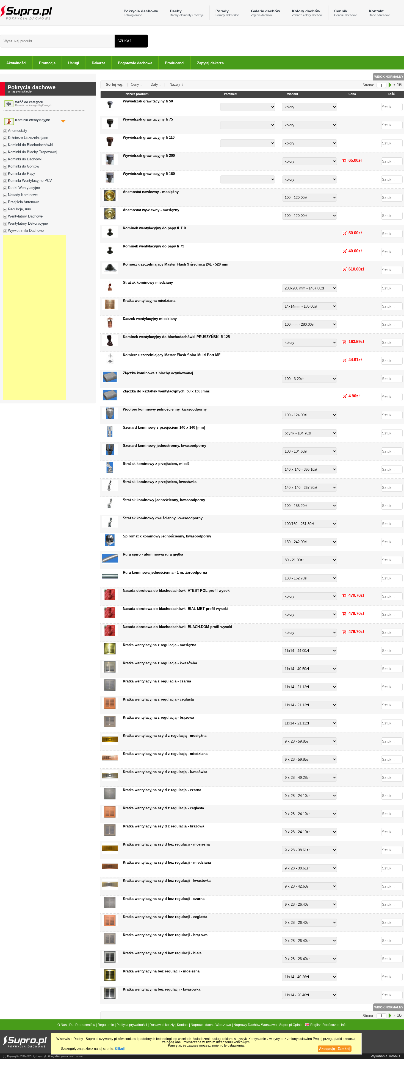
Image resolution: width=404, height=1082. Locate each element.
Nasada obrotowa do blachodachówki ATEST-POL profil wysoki (177, 590)
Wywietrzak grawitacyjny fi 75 (148, 119)
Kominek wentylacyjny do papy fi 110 (154, 228)
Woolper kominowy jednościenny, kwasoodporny (165, 409)
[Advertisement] (34, 317)
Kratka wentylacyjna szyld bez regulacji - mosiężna (166, 844)
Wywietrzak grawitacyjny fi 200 (149, 155)
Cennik (345, 13)
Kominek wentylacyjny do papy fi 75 (153, 246)
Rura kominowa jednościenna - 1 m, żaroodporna (165, 572)
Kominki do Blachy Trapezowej (32, 152)
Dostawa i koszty (162, 1025)
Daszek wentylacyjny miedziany (150, 318)
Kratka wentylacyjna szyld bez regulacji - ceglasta (165, 917)
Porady (227, 13)
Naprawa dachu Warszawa (211, 1025)
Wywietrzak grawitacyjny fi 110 (149, 137)
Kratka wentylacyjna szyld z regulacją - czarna (162, 790)
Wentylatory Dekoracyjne (28, 223)
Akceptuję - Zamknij (334, 1049)
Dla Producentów (82, 1025)
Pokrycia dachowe (141, 13)
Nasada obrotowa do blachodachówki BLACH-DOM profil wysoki (177, 627)
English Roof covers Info (328, 1025)
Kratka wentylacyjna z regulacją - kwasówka (160, 663)
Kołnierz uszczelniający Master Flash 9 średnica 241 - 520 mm (175, 264)
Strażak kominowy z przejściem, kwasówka (160, 482)
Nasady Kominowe (23, 195)
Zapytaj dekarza (210, 63)
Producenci (174, 63)
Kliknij (119, 1049)
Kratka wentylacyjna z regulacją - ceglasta (158, 699)
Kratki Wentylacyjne (24, 188)
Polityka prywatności (132, 1025)
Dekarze (98, 63)
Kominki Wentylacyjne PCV (30, 181)
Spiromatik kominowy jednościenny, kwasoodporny (167, 536)
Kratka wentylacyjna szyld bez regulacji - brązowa (165, 935)
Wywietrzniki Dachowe (26, 230)
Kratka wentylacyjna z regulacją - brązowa (158, 717)
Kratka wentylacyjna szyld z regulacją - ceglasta (163, 808)
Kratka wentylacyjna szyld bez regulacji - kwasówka (167, 880)
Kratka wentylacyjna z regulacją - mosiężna (159, 645)
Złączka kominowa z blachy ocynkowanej (158, 373)
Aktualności (16, 63)
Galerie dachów (265, 13)
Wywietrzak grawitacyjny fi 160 (149, 173)
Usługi (73, 63)
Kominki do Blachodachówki (30, 145)
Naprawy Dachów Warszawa (255, 1025)
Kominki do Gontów (23, 166)
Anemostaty (17, 131)
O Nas (62, 1025)
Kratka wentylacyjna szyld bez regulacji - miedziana (167, 862)
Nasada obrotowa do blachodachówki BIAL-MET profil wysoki (175, 608)
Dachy (187, 13)
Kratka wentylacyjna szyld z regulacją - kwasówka (165, 772)
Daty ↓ (154, 84)
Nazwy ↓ (174, 84)
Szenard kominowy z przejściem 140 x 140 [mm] (164, 427)
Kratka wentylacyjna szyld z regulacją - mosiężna (164, 735)
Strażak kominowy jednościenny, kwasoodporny (164, 500)
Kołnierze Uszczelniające (28, 138)
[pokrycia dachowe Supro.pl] (26, 12)
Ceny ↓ (136, 84)
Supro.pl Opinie (291, 1025)
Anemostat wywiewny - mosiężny (151, 210)
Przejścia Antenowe (23, 202)
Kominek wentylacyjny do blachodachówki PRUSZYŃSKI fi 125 (176, 337)
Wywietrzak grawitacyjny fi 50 (148, 101)
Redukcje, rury (19, 209)
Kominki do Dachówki (25, 159)
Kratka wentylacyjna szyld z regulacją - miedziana (165, 753)
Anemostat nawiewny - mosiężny (151, 192)
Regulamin (106, 1025)
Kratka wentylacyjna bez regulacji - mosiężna (161, 971)
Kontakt (379, 13)
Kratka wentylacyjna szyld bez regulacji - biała (162, 953)
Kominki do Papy (21, 173)
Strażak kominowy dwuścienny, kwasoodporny (163, 518)
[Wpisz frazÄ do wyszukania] (57, 41)
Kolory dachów (307, 13)
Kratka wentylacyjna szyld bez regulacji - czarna (163, 898)
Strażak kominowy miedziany (148, 282)
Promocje (47, 63)
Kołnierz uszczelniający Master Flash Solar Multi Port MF (171, 355)
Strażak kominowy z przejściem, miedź (156, 463)
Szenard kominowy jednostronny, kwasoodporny (164, 445)
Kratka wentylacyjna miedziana (149, 300)
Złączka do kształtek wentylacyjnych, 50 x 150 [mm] (166, 391)
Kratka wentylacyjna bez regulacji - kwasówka (161, 989)
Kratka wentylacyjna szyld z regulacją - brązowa (163, 826)
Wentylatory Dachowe (25, 216)
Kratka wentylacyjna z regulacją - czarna (157, 681)
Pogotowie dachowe (135, 63)
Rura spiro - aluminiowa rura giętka (153, 554)
